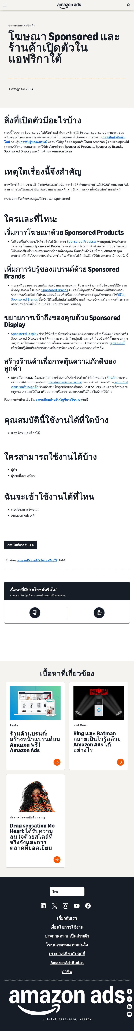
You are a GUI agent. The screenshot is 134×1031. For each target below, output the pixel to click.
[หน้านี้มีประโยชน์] (99, 613)
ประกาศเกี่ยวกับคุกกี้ (67, 953)
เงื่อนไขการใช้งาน (67, 927)
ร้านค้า (111, 377)
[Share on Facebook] (129, 991)
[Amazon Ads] (66, 5)
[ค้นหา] (129, 5)
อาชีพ (67, 971)
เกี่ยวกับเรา (67, 918)
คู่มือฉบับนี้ (117, 343)
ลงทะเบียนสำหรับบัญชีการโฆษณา (59, 400)
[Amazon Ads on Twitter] (54, 906)
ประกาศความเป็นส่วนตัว (67, 935)
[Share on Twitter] (129, 999)
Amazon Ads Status (67, 962)
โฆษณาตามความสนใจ (67, 944)
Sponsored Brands (54, 290)
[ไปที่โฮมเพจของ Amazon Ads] (67, 1000)
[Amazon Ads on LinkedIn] (43, 906)
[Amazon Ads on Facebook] (88, 906)
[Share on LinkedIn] (129, 1006)
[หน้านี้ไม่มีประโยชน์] (34, 613)
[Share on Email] (129, 1014)
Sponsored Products (81, 241)
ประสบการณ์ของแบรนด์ (65, 382)
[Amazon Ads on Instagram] (65, 906)
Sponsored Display (24, 334)
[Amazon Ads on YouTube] (77, 906)
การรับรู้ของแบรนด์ (33, 142)
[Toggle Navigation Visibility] (4, 5)
